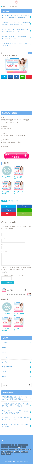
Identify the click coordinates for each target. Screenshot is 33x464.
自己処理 (4, 342)
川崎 (29, 449)
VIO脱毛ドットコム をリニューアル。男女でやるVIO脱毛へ (15, 44)
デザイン (19, 447)
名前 (2, 232)
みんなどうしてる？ (22, 445)
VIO (16, 445)
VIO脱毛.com (16, 461)
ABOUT (4, 347)
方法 (3, 451)
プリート (11, 449)
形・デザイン (6, 362)
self (13, 445)
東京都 (10, 200)
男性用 (26, 451)
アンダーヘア (5, 447)
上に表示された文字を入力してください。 (12, 275)
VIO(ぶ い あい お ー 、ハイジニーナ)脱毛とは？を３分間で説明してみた (15, 30)
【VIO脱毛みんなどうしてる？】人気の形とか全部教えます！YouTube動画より (16, 23)
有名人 (6, 451)
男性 (22, 451)
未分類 (4, 376)
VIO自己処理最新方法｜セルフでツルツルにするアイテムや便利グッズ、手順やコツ (16, 16)
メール (3, 238)
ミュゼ (4, 200)
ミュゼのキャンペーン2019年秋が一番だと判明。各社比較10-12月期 (15, 37)
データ (23, 447)
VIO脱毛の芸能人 (7, 367)
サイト (3, 244)
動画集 (4, 352)
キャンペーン (12, 447)
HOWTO (9, 445)
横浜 (15, 451)
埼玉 (26, 449)
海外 (19, 451)
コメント (4, 251)
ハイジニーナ (5, 449)
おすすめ (4, 357)
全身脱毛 (21, 449)
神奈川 (3, 453)
